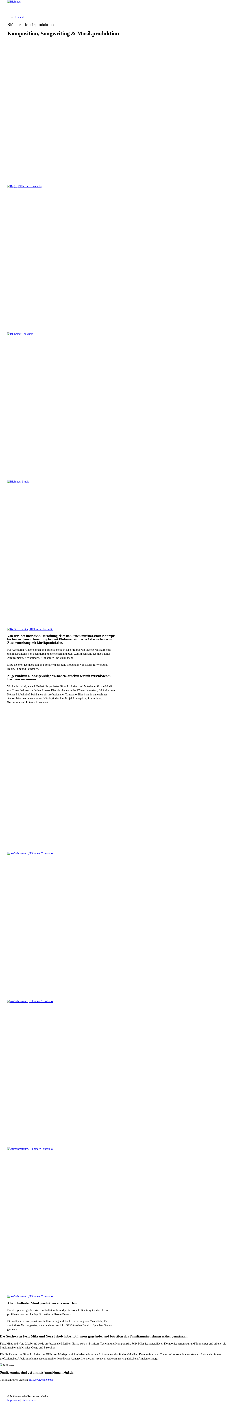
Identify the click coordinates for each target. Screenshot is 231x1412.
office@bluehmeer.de (41, 1379)
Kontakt (19, 17)
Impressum (13, 1400)
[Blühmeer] (115, 6)
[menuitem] (119, 17)
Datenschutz (29, 1400)
